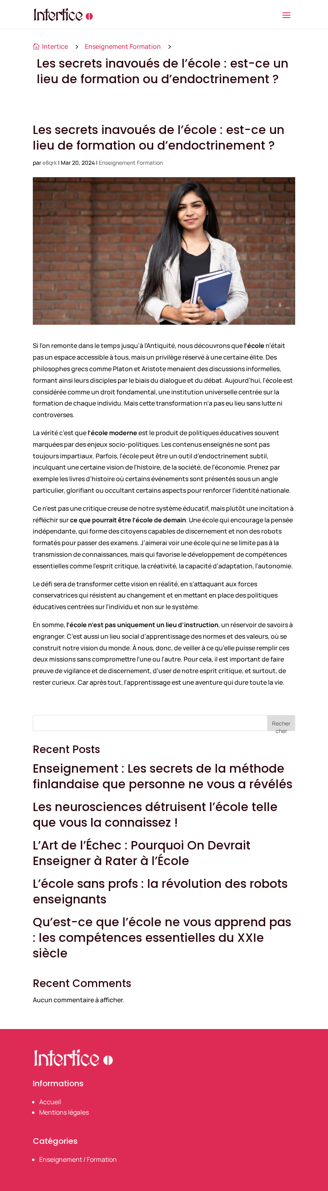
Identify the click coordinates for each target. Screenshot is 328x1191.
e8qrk (49, 162)
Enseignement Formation (123, 46)
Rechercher (281, 725)
